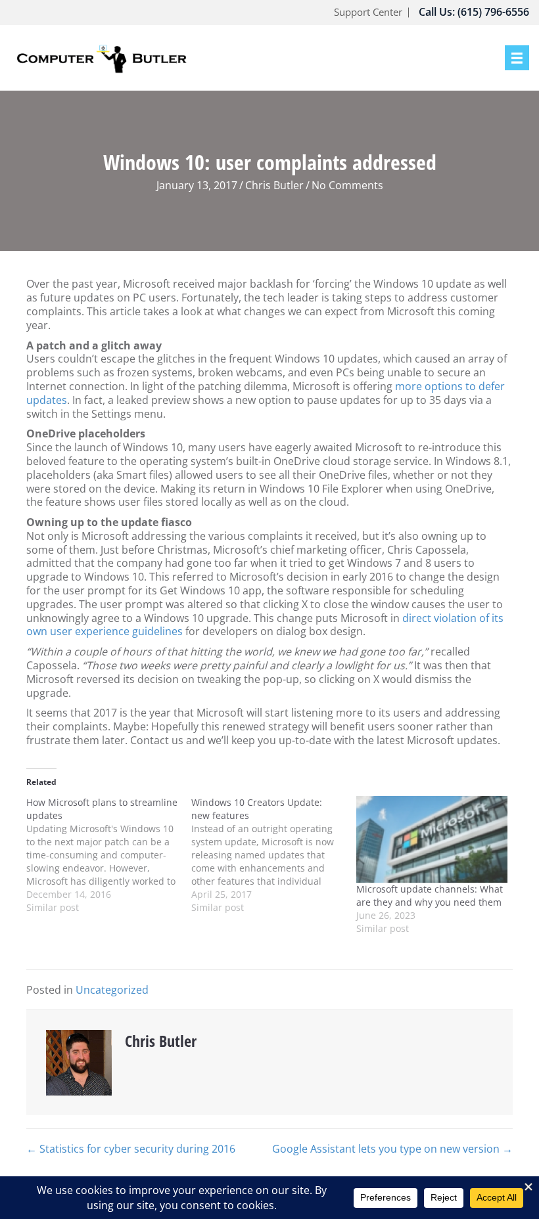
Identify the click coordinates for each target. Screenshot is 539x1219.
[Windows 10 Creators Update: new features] (273, 855)
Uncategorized (112, 990)
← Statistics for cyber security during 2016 (130, 1149)
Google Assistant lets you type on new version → (392, 1149)
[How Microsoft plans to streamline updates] (108, 855)
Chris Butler (274, 185)
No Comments (347, 185)
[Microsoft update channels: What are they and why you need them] (432, 839)
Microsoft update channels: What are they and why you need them (429, 895)
